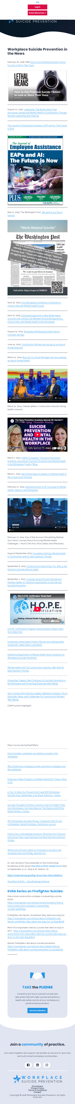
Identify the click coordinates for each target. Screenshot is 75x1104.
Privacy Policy (37, 1088)
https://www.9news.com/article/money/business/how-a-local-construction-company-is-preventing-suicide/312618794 (36, 905)
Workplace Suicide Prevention (41, 1095)
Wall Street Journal (46, 824)
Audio (28, 464)
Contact (37, 1092)
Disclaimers (37, 1086)
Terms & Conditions (37, 1090)
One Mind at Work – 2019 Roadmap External (28, 881)
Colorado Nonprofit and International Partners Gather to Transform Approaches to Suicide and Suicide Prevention (35, 582)
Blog (35, 464)
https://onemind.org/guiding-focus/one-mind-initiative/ (35, 875)
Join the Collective (37, 1010)
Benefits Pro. (40, 853)
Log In (37, 7)
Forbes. (57, 795)
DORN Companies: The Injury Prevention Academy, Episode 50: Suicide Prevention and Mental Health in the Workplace (37, 461)
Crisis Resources (36, 13)
